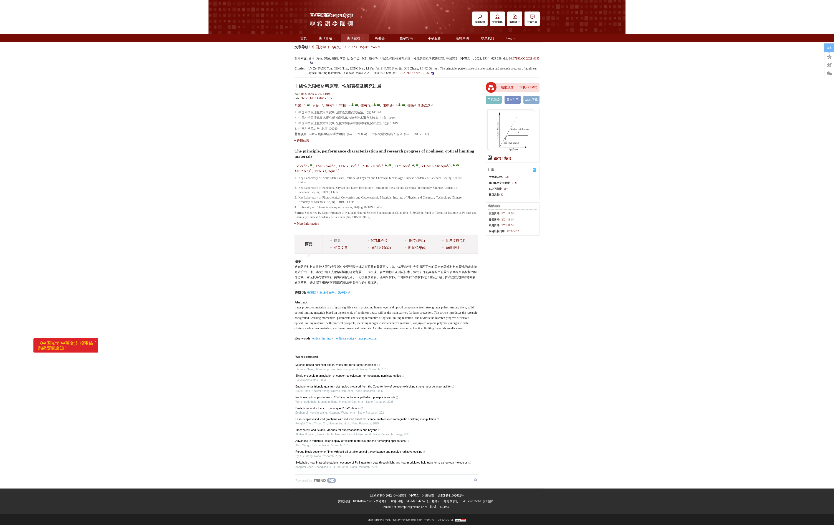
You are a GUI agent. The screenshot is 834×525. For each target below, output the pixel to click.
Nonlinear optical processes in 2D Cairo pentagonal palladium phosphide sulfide (345, 397)
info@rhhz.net (445, 520)
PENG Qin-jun (325, 171)
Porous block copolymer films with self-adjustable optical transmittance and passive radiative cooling (358, 451)
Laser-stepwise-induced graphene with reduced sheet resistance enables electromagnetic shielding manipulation (365, 419)
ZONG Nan (370, 166)
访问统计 (453, 248)
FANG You (324, 166)
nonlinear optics (344, 338)
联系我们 (487, 38)
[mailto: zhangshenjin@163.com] (457, 165)
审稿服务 (434, 38)
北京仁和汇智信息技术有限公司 (397, 520)
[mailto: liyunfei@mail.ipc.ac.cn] (417, 165)
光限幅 (311, 292)
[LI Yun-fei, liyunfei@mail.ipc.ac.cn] (413, 165)
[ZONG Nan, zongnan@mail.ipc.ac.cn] (386, 165)
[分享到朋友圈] (829, 74)
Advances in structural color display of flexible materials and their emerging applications (350, 440)
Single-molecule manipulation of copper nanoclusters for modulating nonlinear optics (348, 375)
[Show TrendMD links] (475, 480)
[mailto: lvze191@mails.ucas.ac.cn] (311, 165)
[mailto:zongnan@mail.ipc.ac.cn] (356, 105)
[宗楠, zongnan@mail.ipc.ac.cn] (352, 104)
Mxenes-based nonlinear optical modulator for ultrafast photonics (336, 364)
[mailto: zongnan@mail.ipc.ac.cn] (389, 165)
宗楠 (342, 106)
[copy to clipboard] (432, 73)
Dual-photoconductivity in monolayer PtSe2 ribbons (327, 408)
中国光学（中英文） (327, 47)
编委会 (380, 38)
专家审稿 (497, 21)
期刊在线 (353, 38)
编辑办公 (515, 21)
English (511, 38)
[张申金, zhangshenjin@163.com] (399, 104)
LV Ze (299, 166)
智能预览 (507, 87)
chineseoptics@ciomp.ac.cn (410, 506)
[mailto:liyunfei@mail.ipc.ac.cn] (378, 105)
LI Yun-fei (402, 166)
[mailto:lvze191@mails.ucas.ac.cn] (308, 105)
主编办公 (532, 21)
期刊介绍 (325, 38)
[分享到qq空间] (829, 56)
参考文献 (455, 240)
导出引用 (512, 99)
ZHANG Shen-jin (434, 166)
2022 (351, 47)
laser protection (367, 338)
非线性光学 (327, 292)
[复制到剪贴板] (311, 62)
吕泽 (298, 106)
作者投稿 (480, 21)
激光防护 (344, 292)
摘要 (337, 240)
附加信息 (417, 248)
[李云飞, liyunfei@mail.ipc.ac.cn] (375, 104)
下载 (528, 87)
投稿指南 (406, 38)
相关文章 (341, 248)
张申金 (388, 106)
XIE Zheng (302, 171)
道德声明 (462, 38)
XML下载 (531, 99)
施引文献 (381, 248)
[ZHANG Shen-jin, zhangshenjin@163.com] (454, 165)
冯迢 (329, 106)
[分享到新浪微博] (829, 65)
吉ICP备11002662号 (451, 495)
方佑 (315, 106)
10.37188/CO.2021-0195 (524, 58)
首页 (303, 38)
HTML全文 (379, 240)
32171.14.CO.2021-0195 (316, 98)
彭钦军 (423, 106)
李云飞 (366, 106)
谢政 (410, 106)
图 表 (416, 240)
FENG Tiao (347, 166)
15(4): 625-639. (370, 47)
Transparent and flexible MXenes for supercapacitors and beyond (336, 430)
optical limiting (321, 338)
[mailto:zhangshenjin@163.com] (403, 105)
